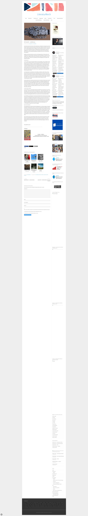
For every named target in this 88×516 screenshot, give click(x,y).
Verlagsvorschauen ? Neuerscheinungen (58, 480)
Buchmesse (62, 502)
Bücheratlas (53, 420)
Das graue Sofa (54, 424)
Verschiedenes (49, 18)
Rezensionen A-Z (36, 18)
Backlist (54, 472)
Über (54, 18)
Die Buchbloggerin (54, 425)
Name (24, 199)
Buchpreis (25, 503)
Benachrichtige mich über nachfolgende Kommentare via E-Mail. (33, 211)
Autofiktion (44, 502)
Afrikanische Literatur (28, 502)
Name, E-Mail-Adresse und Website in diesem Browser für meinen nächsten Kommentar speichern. (37, 209)
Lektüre (45, 18)
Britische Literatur (58, 502)
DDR (31, 503)
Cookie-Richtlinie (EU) (55, 495)
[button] (26, 146)
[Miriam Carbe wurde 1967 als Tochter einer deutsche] (55, 63)
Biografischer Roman (51, 502)
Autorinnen (47, 502)
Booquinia (53, 417)
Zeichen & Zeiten (54, 437)
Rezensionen (29, 18)
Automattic (50, 512)
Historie (25, 175)
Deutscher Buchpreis (44, 503)
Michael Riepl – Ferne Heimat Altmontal (57, 443)
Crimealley (53, 421)
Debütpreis (35, 503)
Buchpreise (54, 481)
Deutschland (48, 503)
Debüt (33, 503)
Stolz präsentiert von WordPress (40, 512)
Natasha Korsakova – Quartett (56, 446)
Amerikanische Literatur (36, 502)
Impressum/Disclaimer (60, 18)
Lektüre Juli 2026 (54, 447)
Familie (58, 503)
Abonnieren (54, 107)
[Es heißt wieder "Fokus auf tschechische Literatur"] (61, 57)
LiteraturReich (44, 14)
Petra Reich (34, 43)
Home (26, 18)
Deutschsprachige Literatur (53, 503)
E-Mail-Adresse (26, 202)
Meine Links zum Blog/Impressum (57, 490)
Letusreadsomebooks (55, 434)
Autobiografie (40, 502)
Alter (32, 502)
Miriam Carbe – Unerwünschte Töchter (57, 442)
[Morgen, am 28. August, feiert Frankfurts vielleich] (55, 57)
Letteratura (53, 433)
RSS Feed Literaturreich (56, 451)
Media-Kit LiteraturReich (56, 487)
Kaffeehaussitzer (54, 429)
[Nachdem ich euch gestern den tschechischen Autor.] (61, 63)
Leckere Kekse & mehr (55, 430)
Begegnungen (41, 18)
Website (25, 205)
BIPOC (55, 502)
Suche (53, 496)
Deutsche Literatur (39, 503)
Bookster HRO (54, 416)
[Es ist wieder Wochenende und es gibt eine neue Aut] (55, 69)
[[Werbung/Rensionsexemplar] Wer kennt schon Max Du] (61, 69)
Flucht (60, 503)
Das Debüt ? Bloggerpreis (56, 482)
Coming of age (28, 503)
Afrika (25, 502)
